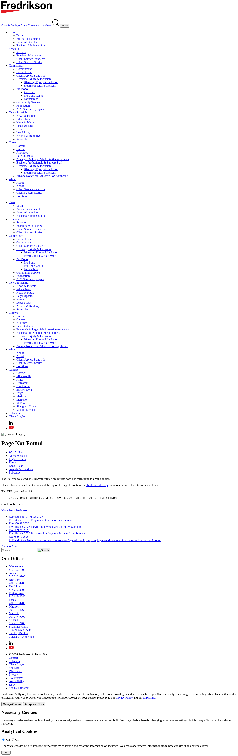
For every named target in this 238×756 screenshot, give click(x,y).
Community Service (28, 102)
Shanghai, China (26, 406)
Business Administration (30, 45)
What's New (23, 119)
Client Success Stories (29, 62)
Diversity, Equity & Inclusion (33, 78)
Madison (21, 396)
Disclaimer (15, 671)
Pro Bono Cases (33, 95)
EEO (12, 684)
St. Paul (20, 403)
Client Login (16, 664)
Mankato (21, 399)
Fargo (19, 393)
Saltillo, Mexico (25, 409)
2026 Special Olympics (30, 109)
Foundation (23, 105)
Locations (22, 196)
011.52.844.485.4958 (21, 636)
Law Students (24, 155)
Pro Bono (22, 89)
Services (14, 48)
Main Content (29, 25)
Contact (13, 369)
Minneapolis (23, 376)
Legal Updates (24, 125)
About (12, 179)
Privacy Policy (124, 697)
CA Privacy (16, 677)
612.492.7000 (17, 569)
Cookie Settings (10, 25)
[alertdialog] (119, 732)
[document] (119, 732)
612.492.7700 (17, 623)
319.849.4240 (17, 596)
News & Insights (19, 112)
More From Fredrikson (14, 510)
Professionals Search (28, 38)
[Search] (56, 25)
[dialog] (119, 699)
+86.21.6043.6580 (20, 629)
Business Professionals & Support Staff (39, 162)
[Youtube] (11, 427)
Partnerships (31, 99)
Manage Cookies (12, 704)
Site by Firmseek (19, 687)
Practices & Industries (29, 55)
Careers (13, 142)
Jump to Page (9, 546)
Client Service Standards (30, 58)
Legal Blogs (23, 132)
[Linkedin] (11, 423)
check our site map (97, 485)
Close (6, 752)
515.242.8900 (17, 576)
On (8, 739)
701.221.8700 (17, 583)
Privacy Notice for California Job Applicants (42, 175)
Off (17, 739)
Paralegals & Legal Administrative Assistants (42, 159)
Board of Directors (27, 42)
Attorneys (22, 152)
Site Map (14, 667)
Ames (19, 379)
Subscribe (22, 139)
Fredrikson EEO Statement (39, 85)
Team (12, 32)
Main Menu (45, 25)
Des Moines (23, 386)
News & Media (25, 122)
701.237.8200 (17, 603)
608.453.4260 (17, 609)
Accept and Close (34, 704)
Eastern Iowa (24, 389)
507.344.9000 (17, 616)
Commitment (16, 65)
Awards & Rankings (28, 135)
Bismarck (22, 383)
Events (20, 129)
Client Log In (17, 416)
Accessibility (16, 681)
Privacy (13, 674)
